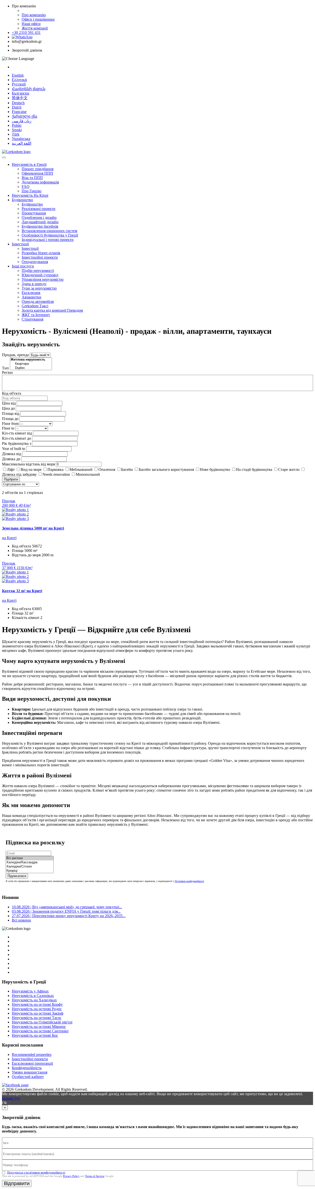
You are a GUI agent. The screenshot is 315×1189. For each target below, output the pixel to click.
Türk (15, 134)
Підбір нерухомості (38, 270)
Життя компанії (35, 28)
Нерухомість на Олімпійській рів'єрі (42, 1022)
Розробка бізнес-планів (41, 253)
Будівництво (22, 200)
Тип (5, 368)
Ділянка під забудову (19, 474)
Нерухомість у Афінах (30, 991)
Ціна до (8, 408)
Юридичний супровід (40, 275)
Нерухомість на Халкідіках (34, 1000)
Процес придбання (37, 169)
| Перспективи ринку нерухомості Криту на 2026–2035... (69, 916)
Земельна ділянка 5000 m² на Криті (33, 528)
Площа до (10, 419)
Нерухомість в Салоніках (33, 995)
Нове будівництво (215, 469)
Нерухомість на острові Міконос (39, 1026)
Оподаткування (35, 262)
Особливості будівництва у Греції (50, 235)
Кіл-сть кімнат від (17, 433)
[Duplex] (31, 368)
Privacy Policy (71, 1176)
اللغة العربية (21, 143)
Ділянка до (11, 459)
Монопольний (88, 474)
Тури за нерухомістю (39, 288)
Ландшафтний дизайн (40, 222)
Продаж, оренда (15, 355)
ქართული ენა (24, 116)
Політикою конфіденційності (189, 881)
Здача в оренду (34, 284)
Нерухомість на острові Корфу (37, 1004)
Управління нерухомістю (42, 279)
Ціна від (9, 403)
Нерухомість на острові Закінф (37, 1013)
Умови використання (29, 1072)
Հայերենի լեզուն (28, 89)
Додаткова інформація (40, 182)
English (18, 75)
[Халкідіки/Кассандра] (29, 862)
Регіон (7, 372)
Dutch (16, 107)
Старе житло (288, 469)
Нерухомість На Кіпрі (30, 195)
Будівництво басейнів (40, 226)
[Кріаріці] (29, 871)
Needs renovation (56, 474)
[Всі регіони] (29, 858)
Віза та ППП (32, 178)
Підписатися (17, 876)
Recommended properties (31, 1054)
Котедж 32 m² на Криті (22, 591)
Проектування (34, 213)
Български (20, 93)
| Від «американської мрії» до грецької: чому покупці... (67, 907)
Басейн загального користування (166, 469)
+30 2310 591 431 (26, 32)
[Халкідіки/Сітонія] (29, 867)
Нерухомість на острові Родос (37, 1009)
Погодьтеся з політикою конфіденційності (36, 1172)
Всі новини (21, 920)
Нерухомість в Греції (29, 164)
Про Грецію (31, 191)
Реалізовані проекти (38, 209)
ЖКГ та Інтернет (36, 315)
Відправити (17, 1183)
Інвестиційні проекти (40, 257)
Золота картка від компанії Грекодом (52, 310)
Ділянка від (11, 454)
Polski (16, 125)
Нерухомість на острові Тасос (37, 1018)
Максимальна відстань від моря (28, 464)
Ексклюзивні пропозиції (32, 1063)
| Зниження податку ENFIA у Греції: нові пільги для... (66, 911)
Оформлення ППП (37, 173)
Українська (21, 139)
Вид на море (31, 469)
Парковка (55, 469)
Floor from (10, 423)
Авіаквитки (31, 297)
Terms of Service (94, 1176)
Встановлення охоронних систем (49, 231)
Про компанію (34, 15)
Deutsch (18, 103)
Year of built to (13, 449)
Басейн (127, 469)
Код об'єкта (11, 393)
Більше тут (11, 1098)
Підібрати (11, 479)
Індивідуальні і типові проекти (48, 240)
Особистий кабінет (28, 1077)
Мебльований (81, 469)
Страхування (32, 319)
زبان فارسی (22, 121)
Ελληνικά (19, 80)
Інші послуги (23, 266)
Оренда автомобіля (38, 301)
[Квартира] (31, 364)
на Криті (9, 538)
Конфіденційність (27, 1068)
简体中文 (20, 98)
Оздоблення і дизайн (39, 217)
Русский (19, 84)
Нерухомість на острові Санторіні (40, 1031)
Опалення (106, 469)
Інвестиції (20, 244)
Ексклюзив (31, 293)
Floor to (8, 428)
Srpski (17, 130)
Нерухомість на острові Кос (35, 1035)
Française (19, 112)
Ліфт (11, 469)
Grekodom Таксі (35, 306)
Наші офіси (31, 24)
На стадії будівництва (254, 469)
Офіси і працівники (38, 19)
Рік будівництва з (16, 443)
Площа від (10, 413)
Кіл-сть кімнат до (16, 438)
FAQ (26, 186)
